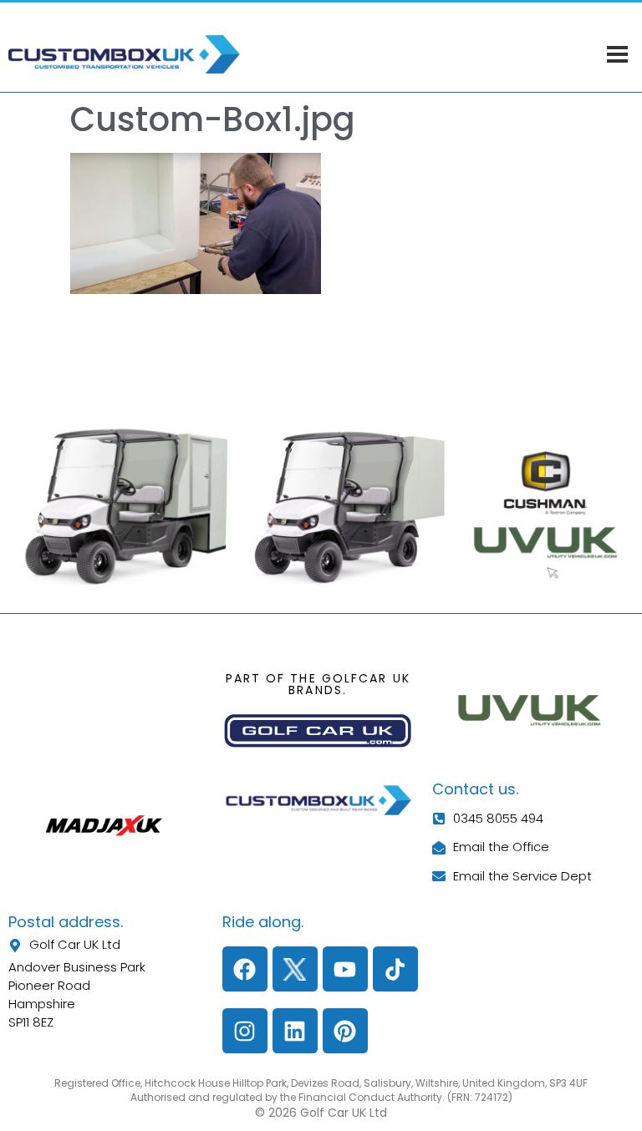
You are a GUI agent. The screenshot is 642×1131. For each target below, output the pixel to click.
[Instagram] (245, 1030)
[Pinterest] (345, 1030)
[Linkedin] (295, 1030)
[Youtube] (345, 969)
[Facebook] (245, 969)
